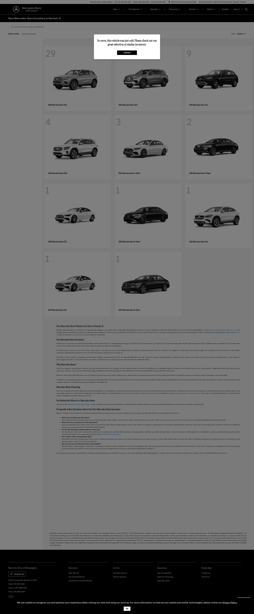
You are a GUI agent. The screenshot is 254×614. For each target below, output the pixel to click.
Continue (127, 53)
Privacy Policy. (229, 602)
